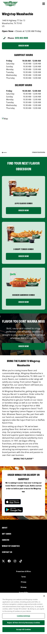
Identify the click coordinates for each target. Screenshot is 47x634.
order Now (23, 256)
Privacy (23, 582)
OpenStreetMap (41, 152)
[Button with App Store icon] (13, 502)
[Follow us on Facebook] (9, 561)
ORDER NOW (23, 46)
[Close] (44, 596)
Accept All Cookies (23, 629)
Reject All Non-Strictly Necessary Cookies (23, 623)
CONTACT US (7, 552)
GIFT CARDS (6, 534)
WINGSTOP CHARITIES (11, 546)
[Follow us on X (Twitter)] (3, 561)
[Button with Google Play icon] (14, 510)
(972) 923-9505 (21, 38)
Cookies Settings (23, 616)
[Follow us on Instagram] (14, 561)
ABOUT (4, 528)
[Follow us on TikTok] (20, 561)
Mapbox (35, 152)
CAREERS (5, 540)
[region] (23, 613)
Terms (23, 577)
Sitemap (24, 587)
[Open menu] (43, 3)
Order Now (23, 210)
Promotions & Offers (23, 572)
